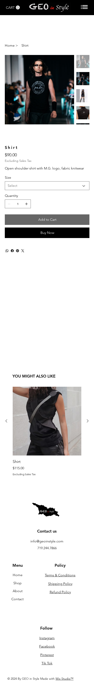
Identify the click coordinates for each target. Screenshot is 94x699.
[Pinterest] (17, 251)
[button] (13, 7)
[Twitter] (23, 251)
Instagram (47, 638)
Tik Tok (47, 663)
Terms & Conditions (60, 575)
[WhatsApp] (7, 251)
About (18, 591)
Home (18, 575)
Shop (17, 583)
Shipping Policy (60, 584)
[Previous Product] (6, 421)
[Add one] (26, 203)
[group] (47, 431)
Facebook (47, 646)
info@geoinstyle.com (46, 541)
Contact (17, 599)
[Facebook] (12, 251)
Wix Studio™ (64, 679)
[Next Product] (87, 421)
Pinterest (47, 655)
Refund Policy (60, 592)
